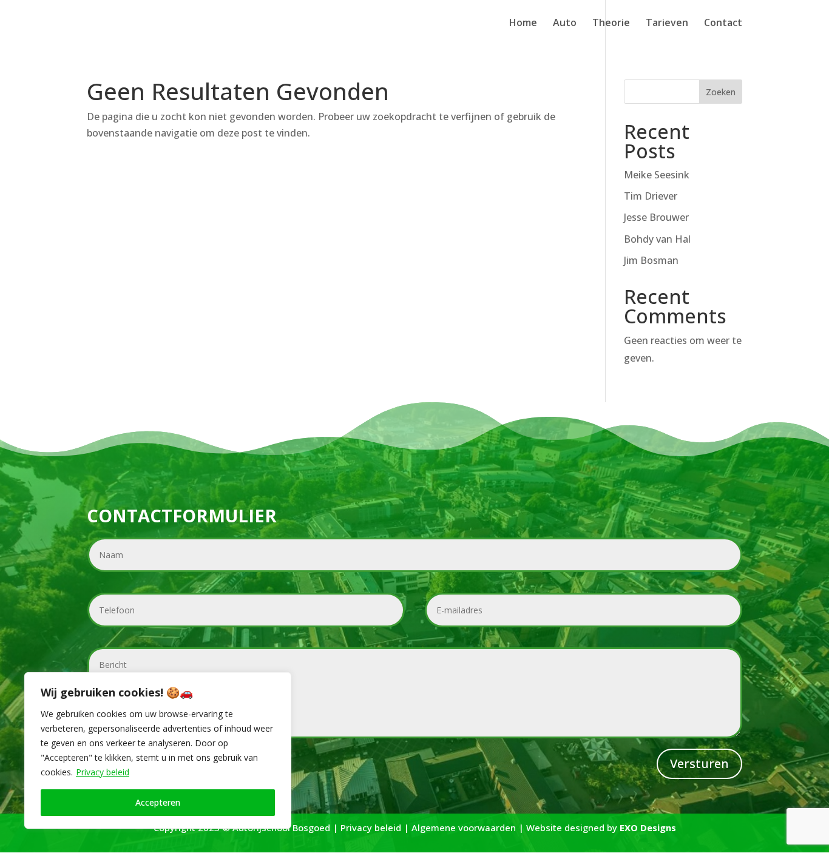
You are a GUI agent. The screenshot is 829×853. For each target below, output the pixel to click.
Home (523, 23)
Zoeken (721, 92)
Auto (565, 23)
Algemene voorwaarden (463, 827)
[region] (157, 750)
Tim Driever (650, 196)
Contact (723, 23)
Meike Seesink (656, 174)
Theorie (611, 23)
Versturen (699, 763)
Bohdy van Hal (657, 239)
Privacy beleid (102, 772)
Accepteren (157, 802)
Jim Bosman (651, 260)
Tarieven (667, 23)
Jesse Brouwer (656, 217)
